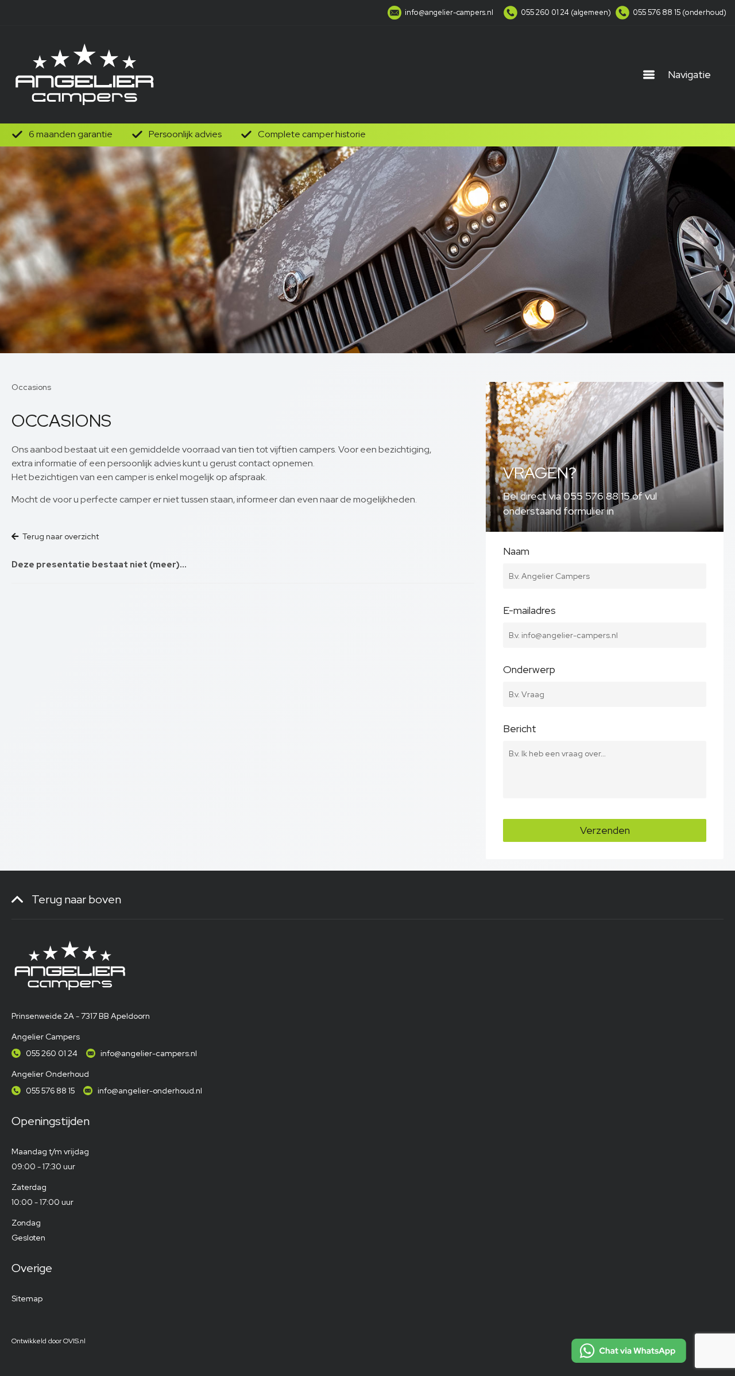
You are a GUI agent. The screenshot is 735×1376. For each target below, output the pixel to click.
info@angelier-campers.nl (148, 1053)
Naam (516, 552)
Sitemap (26, 1298)
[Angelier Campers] (83, 75)
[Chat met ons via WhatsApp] (628, 1351)
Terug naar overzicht (60, 536)
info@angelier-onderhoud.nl (150, 1090)
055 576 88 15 (50, 1090)
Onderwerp (529, 671)
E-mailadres (529, 611)
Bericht (519, 730)
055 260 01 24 (52, 1053)
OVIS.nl (74, 1341)
